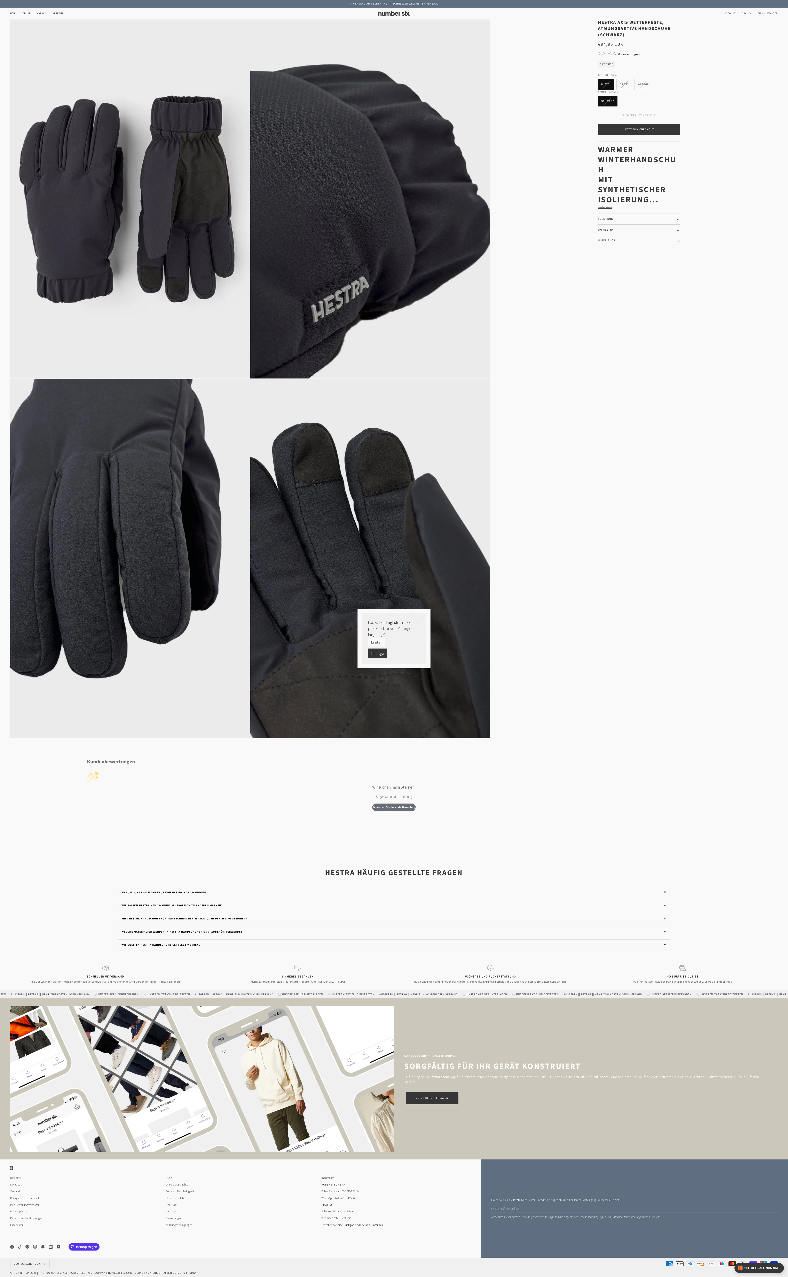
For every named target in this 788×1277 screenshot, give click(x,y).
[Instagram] (35, 1247)
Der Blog (171, 1205)
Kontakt (15, 1184)
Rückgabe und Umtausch (25, 1198)
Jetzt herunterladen (432, 1098)
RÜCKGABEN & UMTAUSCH (337, 1218)
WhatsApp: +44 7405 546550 (338, 1198)
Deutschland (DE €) (28, 1264)
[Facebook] (12, 1247)
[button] (26, 13)
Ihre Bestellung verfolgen (25, 1205)
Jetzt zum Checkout (639, 129)
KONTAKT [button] (327, 1178)
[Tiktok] (19, 1247)
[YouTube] (58, 1247)
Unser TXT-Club (175, 1198)
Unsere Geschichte (177, 1184)
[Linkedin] (51, 1247)
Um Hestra (606, 229)
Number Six (22, 1273)
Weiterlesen (605, 207)
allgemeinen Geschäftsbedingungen (585, 1217)
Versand (15, 1191)
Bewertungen (174, 1218)
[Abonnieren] (774, 1208)
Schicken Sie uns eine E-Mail (337, 1211)
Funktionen (607, 219)
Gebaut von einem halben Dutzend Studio (165, 1273)
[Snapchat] (43, 1247)
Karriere (170, 1211)
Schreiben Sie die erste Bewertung (394, 807)
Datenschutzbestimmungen (628, 1217)
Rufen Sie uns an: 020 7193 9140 (339, 1191)
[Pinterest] (27, 1247)
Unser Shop (606, 240)
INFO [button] (169, 1178)
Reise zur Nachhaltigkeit (180, 1191)
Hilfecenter (16, 1225)
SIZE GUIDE (606, 64)
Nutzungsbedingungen (179, 1225)
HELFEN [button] (15, 1178)
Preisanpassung (19, 1211)
